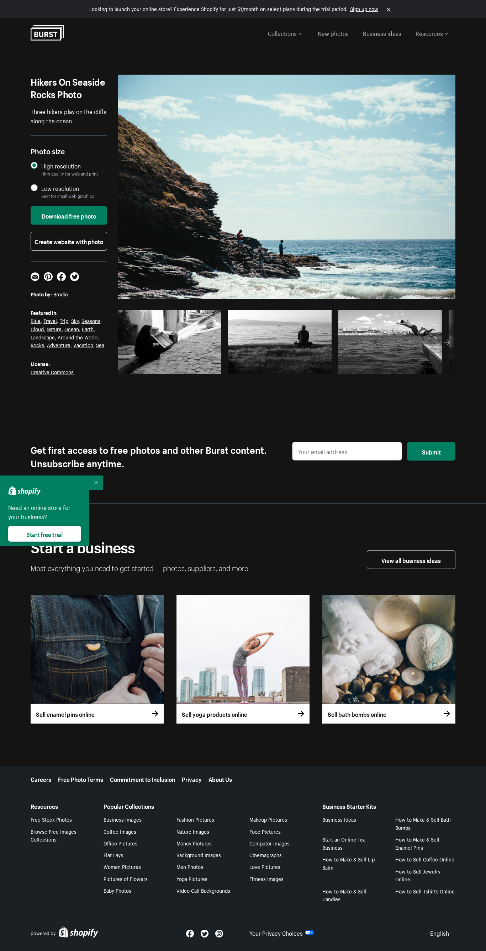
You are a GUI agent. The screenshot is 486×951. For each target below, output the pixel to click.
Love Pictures (264, 866)
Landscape (43, 337)
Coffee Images (120, 831)
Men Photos (189, 866)
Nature (54, 329)
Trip (64, 320)
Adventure (58, 345)
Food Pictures (265, 831)
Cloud (37, 329)
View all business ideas (411, 559)
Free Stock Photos (51, 819)
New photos (333, 32)
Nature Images (192, 831)
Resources (429, 32)
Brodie (60, 294)
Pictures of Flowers (126, 878)
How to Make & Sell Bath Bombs (423, 823)
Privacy (192, 778)
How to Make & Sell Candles (344, 895)
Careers (41, 778)
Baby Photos (117, 890)
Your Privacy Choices (276, 932)
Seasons (90, 320)
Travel (50, 320)
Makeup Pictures (268, 819)
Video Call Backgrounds (203, 890)
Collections (282, 32)
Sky (75, 320)
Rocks (37, 345)
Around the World (77, 337)
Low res (199, 366)
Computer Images (269, 843)
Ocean (71, 329)
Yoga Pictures (191, 878)
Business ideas (382, 32)
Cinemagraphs (265, 855)
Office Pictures (120, 843)
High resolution (61, 166)
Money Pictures (194, 843)
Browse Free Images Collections (53, 835)
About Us (220, 778)
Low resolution (60, 188)
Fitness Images (266, 878)
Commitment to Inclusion (142, 778)
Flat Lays (113, 855)
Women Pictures (122, 866)
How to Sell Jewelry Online (417, 875)
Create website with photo (69, 241)
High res (172, 366)
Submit (431, 451)
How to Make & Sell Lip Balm (348, 863)
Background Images (198, 855)
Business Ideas (339, 819)
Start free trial (44, 533)
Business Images (123, 819)
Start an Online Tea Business (343, 843)
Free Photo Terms (80, 778)
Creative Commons (52, 372)
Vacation (83, 345)
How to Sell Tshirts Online (425, 891)
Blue (36, 320)
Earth (88, 329)
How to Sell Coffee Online (424, 859)
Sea (100, 345)
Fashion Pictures (195, 819)
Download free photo (69, 215)
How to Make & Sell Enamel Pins (417, 843)
